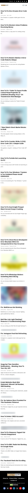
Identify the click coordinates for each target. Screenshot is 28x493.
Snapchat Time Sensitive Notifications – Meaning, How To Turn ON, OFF (12, 366)
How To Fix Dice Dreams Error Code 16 (14, 12)
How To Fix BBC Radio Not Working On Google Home (14, 445)
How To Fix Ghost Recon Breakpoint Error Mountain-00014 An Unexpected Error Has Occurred (14, 242)
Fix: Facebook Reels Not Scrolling (13, 460)
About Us (5, 478)
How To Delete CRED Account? (12, 416)
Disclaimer (21, 478)
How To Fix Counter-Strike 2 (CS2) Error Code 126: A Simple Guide (13, 142)
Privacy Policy (13, 478)
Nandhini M (3, 448)
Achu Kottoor (3, 29)
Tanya (2, 211)
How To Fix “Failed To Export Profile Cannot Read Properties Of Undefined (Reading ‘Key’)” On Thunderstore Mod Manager (14, 93)
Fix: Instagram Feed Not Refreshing (14, 333)
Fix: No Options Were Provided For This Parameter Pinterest (13, 401)
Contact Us (13, 480)
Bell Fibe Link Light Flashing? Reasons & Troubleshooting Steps (13, 320)
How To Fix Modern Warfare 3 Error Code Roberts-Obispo (13, 59)
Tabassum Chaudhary (5, 62)
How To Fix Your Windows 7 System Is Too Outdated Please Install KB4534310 (14, 174)
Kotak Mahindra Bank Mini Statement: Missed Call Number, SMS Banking (12, 384)
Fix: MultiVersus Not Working (11, 307)
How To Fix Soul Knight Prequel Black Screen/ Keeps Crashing (12, 208)
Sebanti (2, 162)
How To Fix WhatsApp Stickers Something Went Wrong (12, 275)
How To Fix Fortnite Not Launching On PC (13, 159)
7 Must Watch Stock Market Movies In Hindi (13, 128)
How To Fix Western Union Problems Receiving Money (14, 26)
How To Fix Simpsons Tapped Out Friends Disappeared (13, 433)
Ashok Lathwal (3, 15)
